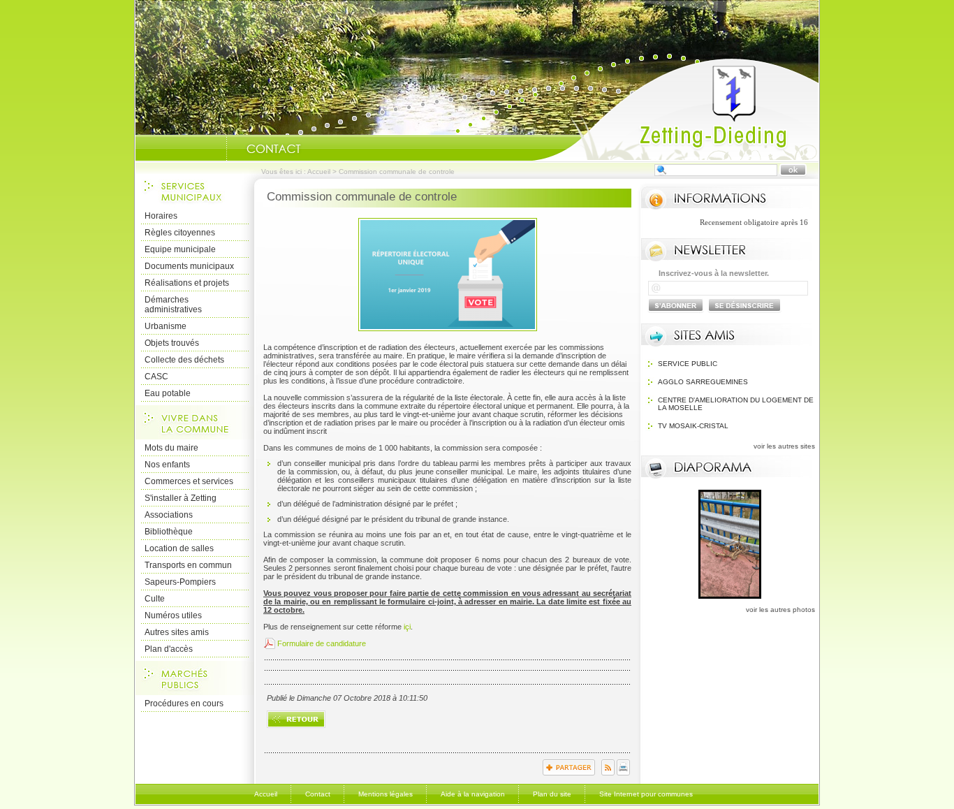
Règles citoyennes (180, 233)
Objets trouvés (172, 343)
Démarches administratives (173, 304)
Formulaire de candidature (321, 643)
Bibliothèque (169, 532)
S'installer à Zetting (181, 498)
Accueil (675, 109)
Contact (317, 794)
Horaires (161, 216)
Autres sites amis (177, 632)
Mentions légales (385, 794)
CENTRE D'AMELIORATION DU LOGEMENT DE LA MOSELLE (736, 403)
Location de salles (179, 548)
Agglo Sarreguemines (703, 382)
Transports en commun (188, 565)
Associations (169, 515)
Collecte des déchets (184, 360)
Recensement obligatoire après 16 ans (742, 222)
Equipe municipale (180, 249)
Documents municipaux (189, 266)
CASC (156, 376)
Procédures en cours (184, 703)
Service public (687, 363)
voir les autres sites (784, 446)
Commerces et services (189, 481)
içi (407, 626)
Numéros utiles (173, 615)
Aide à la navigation (473, 794)
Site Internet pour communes (646, 794)
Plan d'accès (169, 649)
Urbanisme (165, 326)
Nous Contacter (274, 148)
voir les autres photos (780, 609)
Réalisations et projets (187, 283)
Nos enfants (167, 464)
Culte (155, 599)
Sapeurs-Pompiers (180, 582)
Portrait (208, 148)
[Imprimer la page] (623, 772)
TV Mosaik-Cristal (693, 426)
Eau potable (168, 393)
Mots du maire (171, 448)
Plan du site (552, 794)
